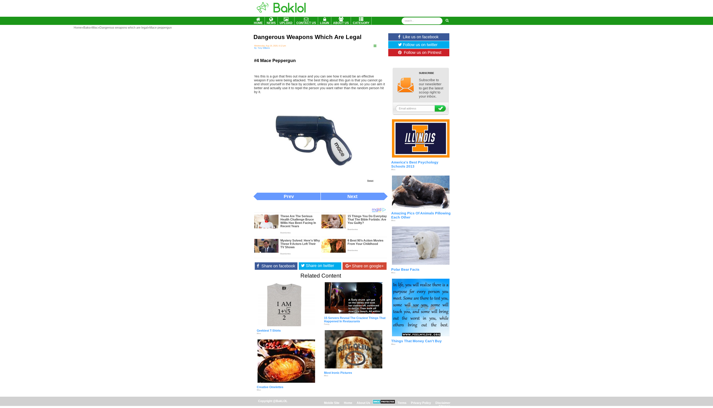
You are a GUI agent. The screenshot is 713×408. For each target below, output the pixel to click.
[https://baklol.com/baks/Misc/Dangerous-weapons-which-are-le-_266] (374, 46)
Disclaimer (442, 402)
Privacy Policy (421, 402)
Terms (402, 402)
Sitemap (444, 406)
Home (348, 402)
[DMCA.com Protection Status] (384, 402)
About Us (363, 402)
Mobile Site (331, 402)
